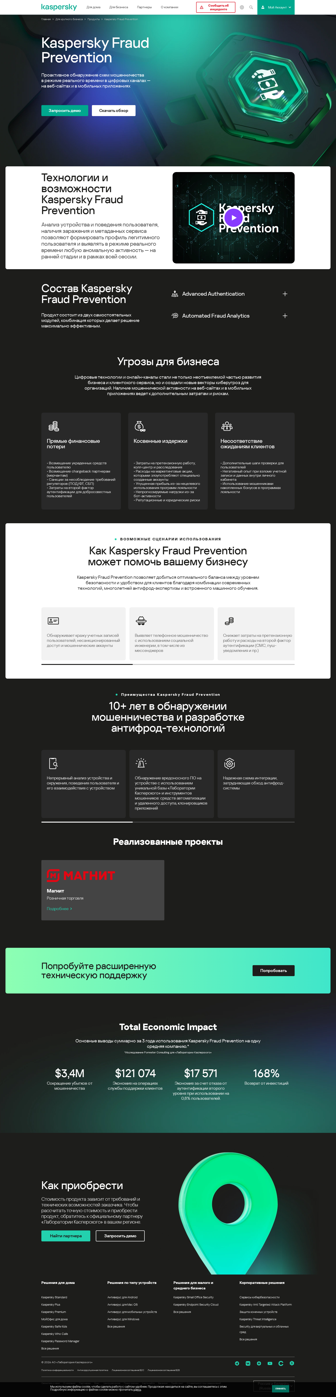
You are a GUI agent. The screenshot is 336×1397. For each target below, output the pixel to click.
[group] (168, 217)
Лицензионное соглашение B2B (164, 1370)
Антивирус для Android (122, 1297)
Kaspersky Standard (54, 1297)
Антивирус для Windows (123, 1319)
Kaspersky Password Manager (60, 1341)
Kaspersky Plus (50, 1304)
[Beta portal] (292, 1363)
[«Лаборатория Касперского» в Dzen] (259, 1363)
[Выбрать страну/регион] (242, 7)
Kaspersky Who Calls (54, 1334)
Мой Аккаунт (277, 7)
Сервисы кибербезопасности (260, 1297)
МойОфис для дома (54, 1319)
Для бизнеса (118, 7)
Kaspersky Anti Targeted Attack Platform (266, 1304)
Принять (280, 1388)
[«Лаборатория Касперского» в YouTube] (270, 1363)
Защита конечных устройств (258, 1312)
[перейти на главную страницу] (59, 7)
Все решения (50, 1348)
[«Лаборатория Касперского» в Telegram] (237, 1363)
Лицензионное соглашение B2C (128, 1370)
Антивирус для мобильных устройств (132, 1312)
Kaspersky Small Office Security (193, 1297)
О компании (169, 7)
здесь (137, 1389)
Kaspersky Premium (53, 1312)
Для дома (93, 7)
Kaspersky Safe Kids (54, 1326)
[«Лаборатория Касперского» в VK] (248, 1363)
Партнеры (144, 7)
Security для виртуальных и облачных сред (264, 1329)
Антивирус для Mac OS (122, 1304)
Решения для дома (58, 1282)
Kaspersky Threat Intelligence (258, 1319)
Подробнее (58, 908)
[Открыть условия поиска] (251, 7)
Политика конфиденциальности (57, 1370)
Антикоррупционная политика (92, 1370)
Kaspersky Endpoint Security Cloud (196, 1304)
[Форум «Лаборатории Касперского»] (281, 1363)
